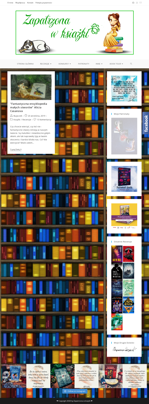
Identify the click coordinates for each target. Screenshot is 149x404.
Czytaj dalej (15, 149)
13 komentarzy (44, 119)
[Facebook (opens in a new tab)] (133, 2)
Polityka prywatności (44, 2)
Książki (17, 119)
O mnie (10, 2)
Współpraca (20, 2)
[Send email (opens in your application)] (140, 2)
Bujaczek (18, 115)
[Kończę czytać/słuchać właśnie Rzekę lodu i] (86, 376)
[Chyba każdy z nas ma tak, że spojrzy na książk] (62, 376)
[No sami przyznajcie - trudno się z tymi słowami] (38, 376)
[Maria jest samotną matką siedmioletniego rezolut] (14, 376)
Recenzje (26, 119)
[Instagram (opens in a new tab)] (137, 2)
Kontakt (30, 2)
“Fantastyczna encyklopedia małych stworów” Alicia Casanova (28, 107)
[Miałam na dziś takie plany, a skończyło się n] (135, 376)
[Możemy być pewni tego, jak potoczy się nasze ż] (111, 376)
